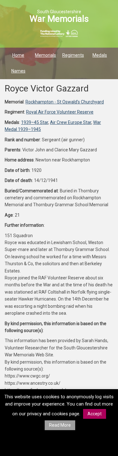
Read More (60, 425)
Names (18, 70)
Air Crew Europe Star (70, 122)
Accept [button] (94, 413)
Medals (100, 55)
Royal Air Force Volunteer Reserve (59, 111)
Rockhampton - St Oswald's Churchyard (64, 101)
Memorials (45, 55)
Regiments (73, 55)
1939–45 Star (34, 122)
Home (18, 55)
